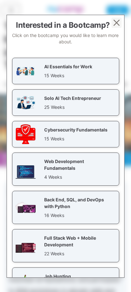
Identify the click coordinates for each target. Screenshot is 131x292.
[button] (65, 71)
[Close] (116, 23)
